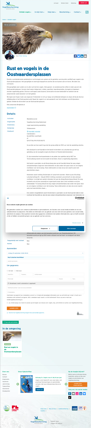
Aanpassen (44, 228)
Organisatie (5, 379)
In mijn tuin (39, 12)
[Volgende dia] (66, 389)
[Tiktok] (69, 397)
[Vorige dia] (17, 389)
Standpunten (6, 391)
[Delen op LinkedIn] (82, 56)
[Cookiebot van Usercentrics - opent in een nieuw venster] (76, 198)
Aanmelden (11, 108)
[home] (10, 5)
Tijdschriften (6, 386)
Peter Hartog (23, 56)
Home (4, 19)
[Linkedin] (80, 393)
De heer (11, 271)
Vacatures (5, 381)
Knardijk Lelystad (34, 131)
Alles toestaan (71, 228)
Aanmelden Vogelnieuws (77, 384)
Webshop (73, 3)
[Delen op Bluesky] (78, 56)
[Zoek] (87, 12)
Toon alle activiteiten (11, 322)
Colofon (43, 411)
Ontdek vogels (24, 12)
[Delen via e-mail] (85, 56)
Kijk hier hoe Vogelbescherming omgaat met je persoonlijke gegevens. (26, 312)
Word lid (40, 389)
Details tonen (76, 223)
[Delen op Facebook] (75, 56)
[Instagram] (77, 393)
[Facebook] (69, 393)
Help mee (51, 12)
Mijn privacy (52, 408)
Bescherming (64, 12)
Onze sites (44, 408)
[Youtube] (73, 393)
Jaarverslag (5, 384)
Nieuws (4, 374)
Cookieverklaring (63, 408)
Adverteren (5, 388)
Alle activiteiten (11, 25)
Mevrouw (19, 271)
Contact (77, 12)
